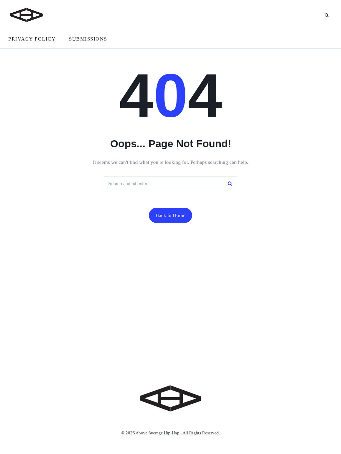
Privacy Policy (32, 39)
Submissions (88, 39)
